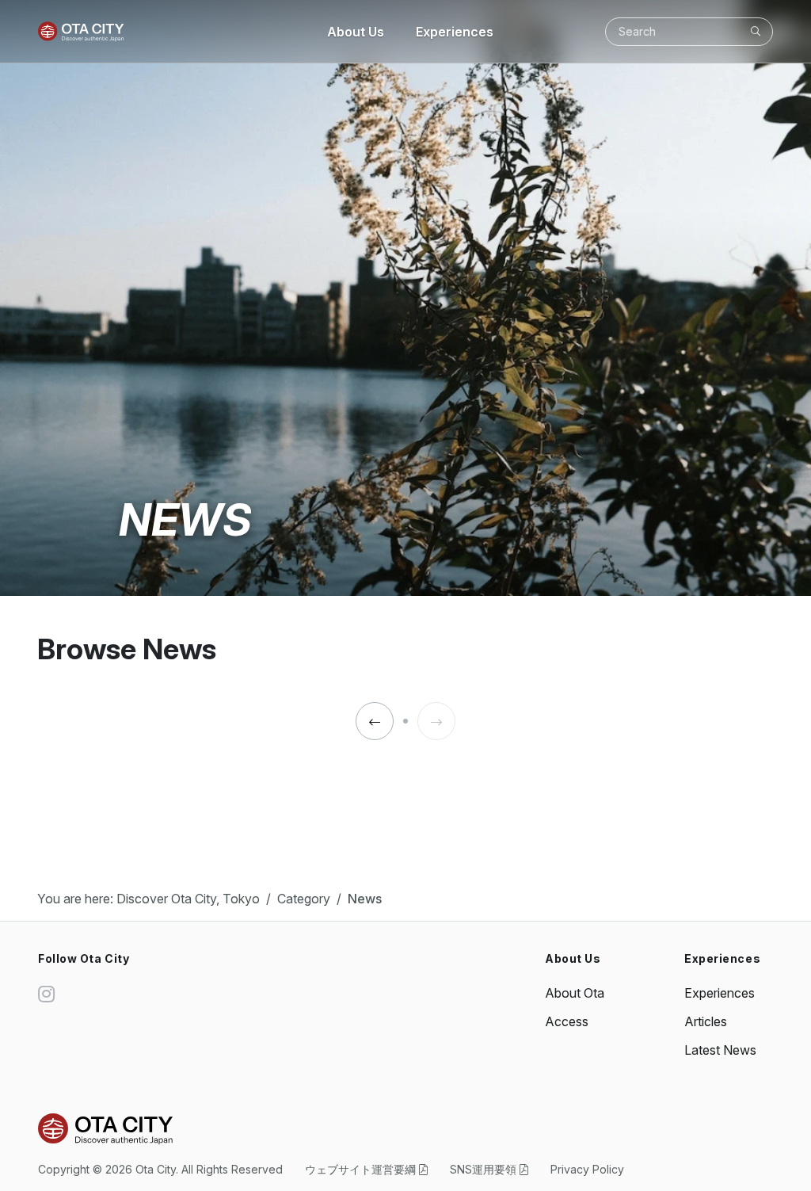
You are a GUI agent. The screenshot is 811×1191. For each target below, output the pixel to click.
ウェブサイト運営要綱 (362, 1169)
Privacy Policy (587, 1169)
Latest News (720, 1050)
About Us (355, 32)
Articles (705, 1021)
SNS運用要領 (485, 1169)
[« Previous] (374, 722)
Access (566, 1021)
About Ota (574, 993)
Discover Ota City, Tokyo (188, 899)
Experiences (454, 32)
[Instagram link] (46, 994)
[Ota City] (81, 32)
